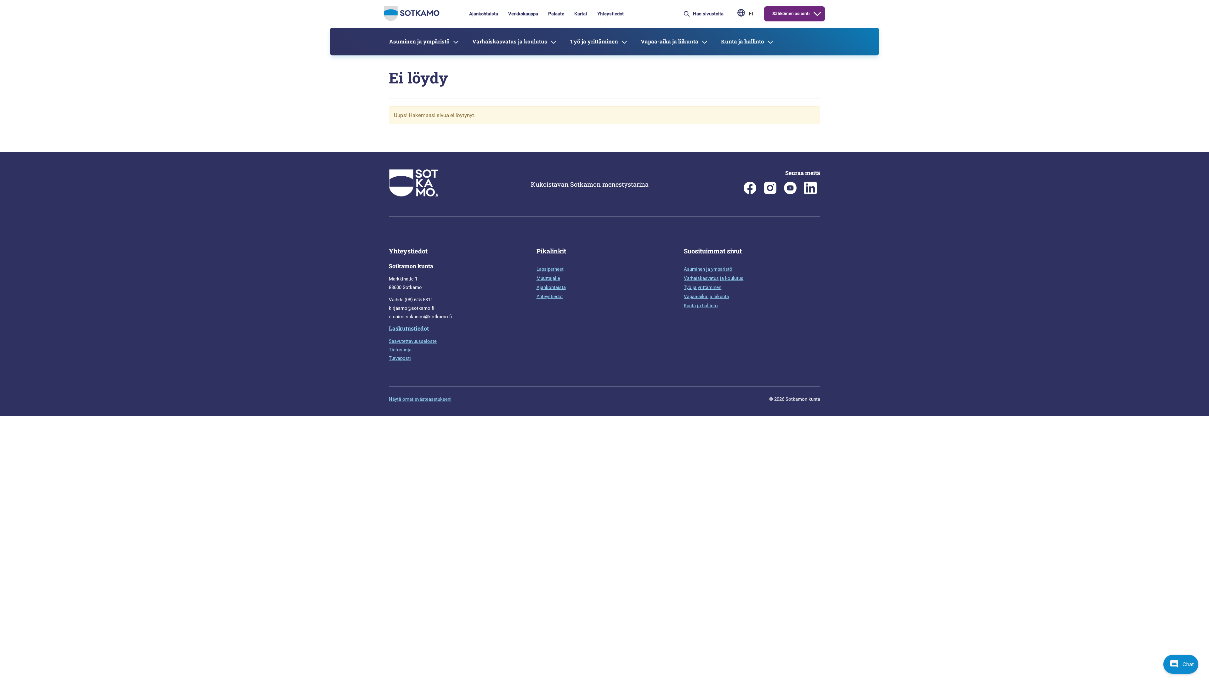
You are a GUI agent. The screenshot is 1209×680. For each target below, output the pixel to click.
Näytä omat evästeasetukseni (420, 399)
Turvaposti (400, 358)
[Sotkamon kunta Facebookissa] (750, 193)
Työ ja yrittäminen (594, 41)
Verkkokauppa (523, 14)
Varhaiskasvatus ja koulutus (509, 41)
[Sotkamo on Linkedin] (810, 193)
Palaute (556, 14)
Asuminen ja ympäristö (419, 41)
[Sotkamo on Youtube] (790, 193)
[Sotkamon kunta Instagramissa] (770, 193)
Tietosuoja (400, 350)
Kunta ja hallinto (742, 41)
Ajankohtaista (483, 14)
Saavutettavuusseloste (413, 341)
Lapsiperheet (550, 269)
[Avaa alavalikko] (817, 14)
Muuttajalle (548, 278)
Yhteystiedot (610, 14)
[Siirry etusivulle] (412, 19)
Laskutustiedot (409, 328)
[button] (1180, 664)
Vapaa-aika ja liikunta (669, 41)
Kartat (580, 14)
